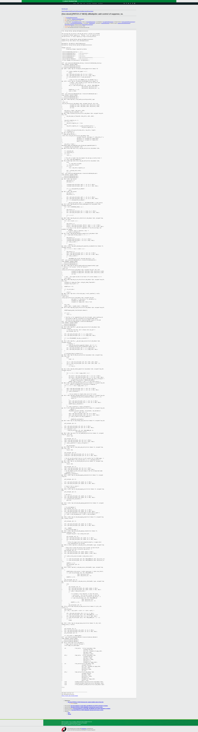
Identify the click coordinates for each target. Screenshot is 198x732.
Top (62, 8)
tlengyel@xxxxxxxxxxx (69, 24)
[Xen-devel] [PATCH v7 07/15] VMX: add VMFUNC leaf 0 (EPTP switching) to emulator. (89, 705)
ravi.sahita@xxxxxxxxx (76, 21)
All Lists (65, 8)
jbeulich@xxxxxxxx (105, 23)
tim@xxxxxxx (92, 23)
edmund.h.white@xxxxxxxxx (78, 19)
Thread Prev (73, 11)
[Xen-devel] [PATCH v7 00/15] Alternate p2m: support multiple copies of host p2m (85, 702)
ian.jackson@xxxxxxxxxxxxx (76, 23)
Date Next (69, 11)
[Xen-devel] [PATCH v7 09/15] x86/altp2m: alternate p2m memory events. (87, 707)
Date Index (84, 11)
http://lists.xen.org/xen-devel (70, 695)
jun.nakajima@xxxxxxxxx (108, 21)
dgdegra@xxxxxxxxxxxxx (87, 24)
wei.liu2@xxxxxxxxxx (90, 21)
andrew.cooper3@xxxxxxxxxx (124, 23)
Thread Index (90, 11)
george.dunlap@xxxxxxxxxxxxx (128, 21)
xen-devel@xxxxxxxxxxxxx (71, 17)
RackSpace (84, 728)
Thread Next (79, 11)
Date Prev (64, 11)
